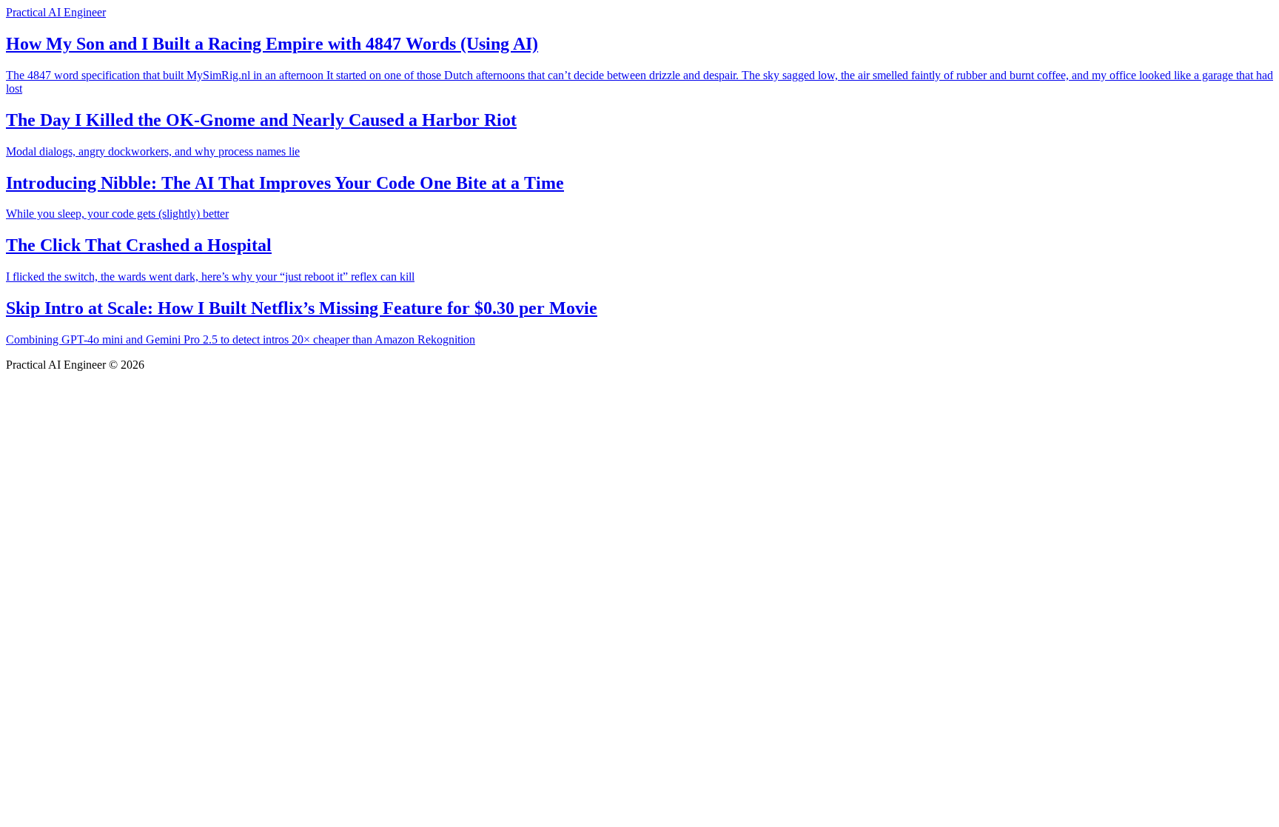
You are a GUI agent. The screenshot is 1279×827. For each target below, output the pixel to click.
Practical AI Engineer (56, 12)
